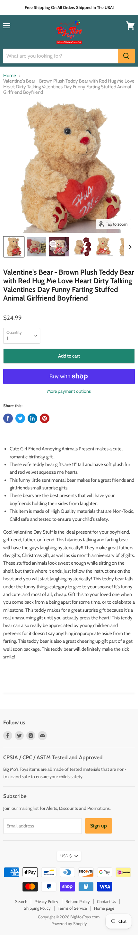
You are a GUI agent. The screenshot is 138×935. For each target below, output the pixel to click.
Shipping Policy (37, 908)
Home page (104, 908)
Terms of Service (72, 908)
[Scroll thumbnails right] (129, 247)
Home (9, 75)
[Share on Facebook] (8, 418)
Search (21, 901)
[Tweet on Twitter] (20, 418)
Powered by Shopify (69, 923)
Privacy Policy (46, 901)
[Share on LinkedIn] (32, 418)
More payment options (69, 391)
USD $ (66, 855)
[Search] (126, 56)
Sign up (98, 826)
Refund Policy (77, 901)
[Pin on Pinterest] (44, 418)
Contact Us (106, 901)
